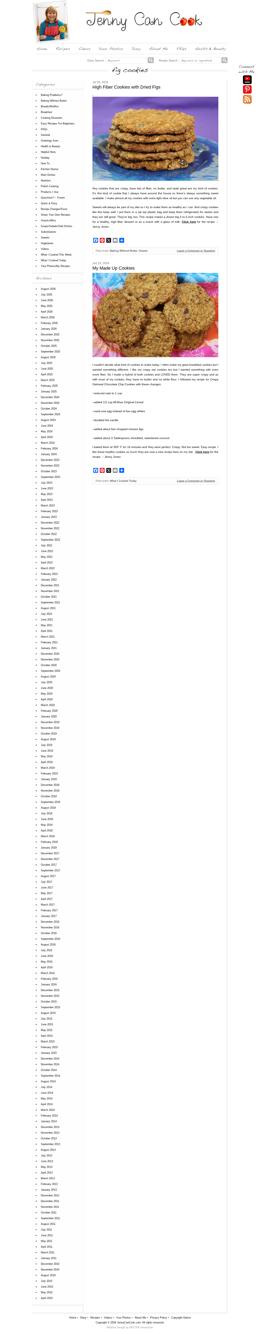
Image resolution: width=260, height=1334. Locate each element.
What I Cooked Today (123, 480)
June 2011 (47, 1235)
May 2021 (46, 625)
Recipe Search (168, 60)
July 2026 (46, 294)
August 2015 (48, 1012)
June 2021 (47, 619)
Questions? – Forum (53, 197)
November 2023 (50, 465)
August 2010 (48, 1275)
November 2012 (50, 1195)
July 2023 (46, 482)
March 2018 (48, 836)
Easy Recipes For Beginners (58, 123)
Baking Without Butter (124, 250)
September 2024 (50, 414)
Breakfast (46, 112)
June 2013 (47, 1161)
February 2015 (49, 1047)
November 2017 (50, 859)
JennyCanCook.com (129, 1322)
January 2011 (48, 1258)
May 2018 (46, 824)
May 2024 (46, 431)
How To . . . (47, 163)
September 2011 (50, 1218)
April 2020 (47, 699)
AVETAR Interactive (141, 1327)
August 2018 (48, 807)
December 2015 (50, 990)
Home (72, 1317)
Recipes (95, 1317)
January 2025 (49, 391)
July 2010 (46, 1280)
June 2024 (47, 425)
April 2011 (46, 1246)
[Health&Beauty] (210, 49)
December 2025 (50, 334)
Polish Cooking (49, 186)
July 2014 (46, 1087)
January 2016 (49, 984)
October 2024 (49, 408)
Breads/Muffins (50, 106)
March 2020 (48, 705)
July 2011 (46, 1229)
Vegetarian (47, 243)
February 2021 (49, 642)
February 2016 (49, 978)
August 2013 (48, 1149)
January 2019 (49, 779)
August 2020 (48, 676)
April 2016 (47, 967)
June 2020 (47, 688)
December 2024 (50, 397)
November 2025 (50, 340)
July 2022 (46, 545)
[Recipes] (63, 49)
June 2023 (47, 488)
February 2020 (49, 710)
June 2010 (47, 1286)
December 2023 (50, 459)
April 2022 (47, 562)
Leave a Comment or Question (196, 250)
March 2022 (48, 568)
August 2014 (48, 1081)
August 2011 (48, 1223)
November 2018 (50, 790)
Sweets (143, 250)
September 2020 (50, 670)
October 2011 (48, 1212)
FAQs (44, 129)
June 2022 (47, 551)
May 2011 (46, 1241)
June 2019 (47, 750)
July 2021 (46, 613)
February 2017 (49, 910)
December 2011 (50, 1201)
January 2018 (49, 847)
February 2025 (49, 385)
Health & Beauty (50, 146)
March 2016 (48, 973)
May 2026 (46, 305)
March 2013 (48, 1178)
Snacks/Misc (48, 220)
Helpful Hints (48, 152)
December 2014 (50, 1058)
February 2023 (49, 511)
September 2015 (50, 1007)
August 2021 (48, 608)
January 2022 (49, 579)
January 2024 (49, 454)
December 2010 (50, 1263)
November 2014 (50, 1064)
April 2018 (47, 830)
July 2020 (46, 682)
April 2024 (47, 437)
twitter (247, 99)
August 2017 (48, 876)
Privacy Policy (158, 1317)
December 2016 (50, 921)
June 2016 (47, 955)
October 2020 (49, 665)
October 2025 (49, 345)
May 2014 (46, 1098)
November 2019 (50, 727)
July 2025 (46, 363)
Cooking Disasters (51, 117)
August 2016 (48, 944)
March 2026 (48, 317)
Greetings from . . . (52, 140)
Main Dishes (48, 174)
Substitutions (48, 231)
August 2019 (48, 739)
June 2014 (47, 1092)
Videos (45, 248)
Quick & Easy (49, 203)
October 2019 (49, 733)
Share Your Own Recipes (55, 214)
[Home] (42, 49)
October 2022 (49, 534)
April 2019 (47, 762)
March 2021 (48, 636)
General (45, 134)
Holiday (45, 157)
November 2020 (50, 659)
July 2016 (46, 950)
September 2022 (50, 539)
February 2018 (49, 841)
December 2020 (50, 653)
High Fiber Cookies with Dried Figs (126, 87)
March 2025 (48, 380)
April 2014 (47, 1104)
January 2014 (49, 1121)
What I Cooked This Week (56, 254)
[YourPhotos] (111, 49)
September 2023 (50, 477)
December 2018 (50, 784)
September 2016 (50, 938)
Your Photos (123, 1317)
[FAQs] (181, 49)
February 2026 (49, 323)
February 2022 (49, 573)
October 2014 (49, 1070)
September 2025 (50, 351)
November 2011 (50, 1206)
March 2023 (48, 505)
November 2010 (50, 1269)
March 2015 (48, 1041)
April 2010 (47, 1298)
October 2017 (49, 864)
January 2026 (49, 328)
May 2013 (46, 1166)
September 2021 (50, 602)
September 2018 (50, 802)
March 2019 (48, 767)
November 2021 (50, 591)
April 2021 (47, 630)
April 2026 (47, 311)
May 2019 (46, 756)
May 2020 (46, 693)
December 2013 (50, 1127)
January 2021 (49, 648)
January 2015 (49, 1052)
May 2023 (46, 494)
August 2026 (48, 288)
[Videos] (84, 49)
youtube (247, 79)
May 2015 (46, 1030)
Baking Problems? (51, 95)
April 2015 (47, 1035)
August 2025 (48, 357)
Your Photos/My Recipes (55, 266)
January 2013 (49, 1189)
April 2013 (47, 1172)
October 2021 (49, 596)
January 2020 (49, 716)
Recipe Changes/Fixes (54, 209)
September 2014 (50, 1075)
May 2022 (46, 556)
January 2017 (49, 916)
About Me (140, 1317)
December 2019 (50, 722)
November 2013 (50, 1132)
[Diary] (136, 49)
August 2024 (48, 420)
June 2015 (47, 1024)
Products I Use (49, 191)
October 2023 (49, 471)
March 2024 (48, 442)
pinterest (247, 89)
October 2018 (49, 796)
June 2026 (47, 300)
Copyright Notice (181, 1317)
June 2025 (47, 368)
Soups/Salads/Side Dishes (56, 226)
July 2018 (46, 813)
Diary (83, 1317)
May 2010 (46, 1292)
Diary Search (95, 60)
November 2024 (50, 402)
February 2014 (49, 1115)
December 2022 (50, 522)
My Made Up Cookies (113, 268)
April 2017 (47, 898)
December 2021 (50, 585)
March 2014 (48, 1109)
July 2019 (46, 745)
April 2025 (47, 374)
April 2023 (47, 499)
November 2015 (50, 995)
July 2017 (46, 881)
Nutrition (46, 180)
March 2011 (47, 1252)
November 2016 (50, 927)
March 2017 (48, 904)
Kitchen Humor (49, 169)
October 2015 (49, 1001)
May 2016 (46, 961)
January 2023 (49, 516)
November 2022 (50, 528)
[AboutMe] (158, 49)
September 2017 (50, 870)
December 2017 (50, 853)
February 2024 (49, 448)
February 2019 (49, 773)
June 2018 (47, 819)
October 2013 (49, 1138)
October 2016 (49, 933)
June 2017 (47, 887)
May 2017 (46, 893)
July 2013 (46, 1155)
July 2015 (46, 1018)
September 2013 (50, 1144)
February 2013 (49, 1184)
